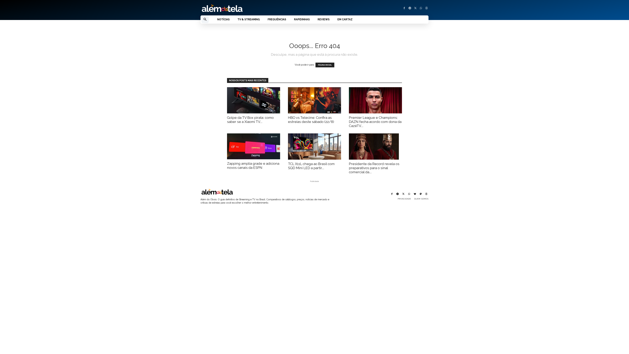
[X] (415, 8)
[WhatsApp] (421, 8)
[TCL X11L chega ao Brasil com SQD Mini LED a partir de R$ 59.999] (314, 146)
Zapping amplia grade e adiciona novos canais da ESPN (253, 165)
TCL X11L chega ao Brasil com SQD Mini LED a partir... (311, 166)
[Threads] (427, 8)
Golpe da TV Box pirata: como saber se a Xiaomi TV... (250, 120)
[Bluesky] (415, 194)
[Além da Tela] (255, 8)
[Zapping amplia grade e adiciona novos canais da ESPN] (253, 146)
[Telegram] (410, 8)
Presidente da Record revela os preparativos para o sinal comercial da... (374, 168)
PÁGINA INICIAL (325, 65)
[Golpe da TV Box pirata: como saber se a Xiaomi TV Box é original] (253, 100)
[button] (205, 19)
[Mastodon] (421, 194)
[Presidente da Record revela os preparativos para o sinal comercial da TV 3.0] (375, 146)
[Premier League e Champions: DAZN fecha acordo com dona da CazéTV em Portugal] (375, 100)
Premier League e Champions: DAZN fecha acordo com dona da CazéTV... (375, 122)
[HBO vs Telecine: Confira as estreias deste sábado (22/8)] (314, 100)
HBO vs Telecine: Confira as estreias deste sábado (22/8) (311, 120)
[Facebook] (404, 8)
